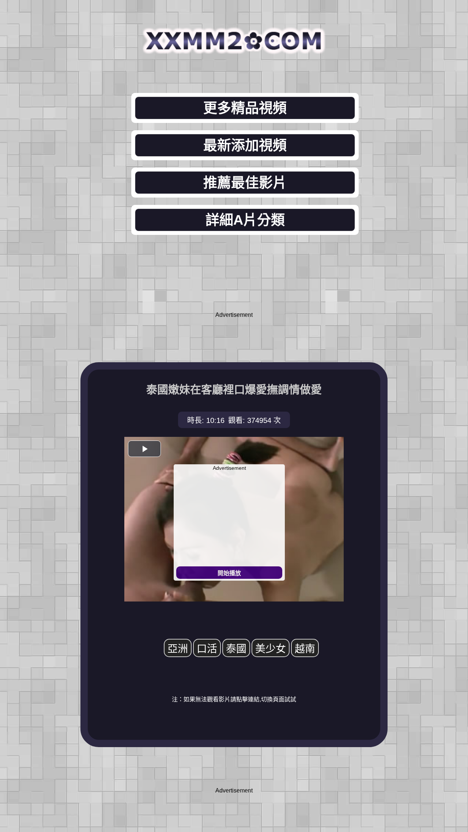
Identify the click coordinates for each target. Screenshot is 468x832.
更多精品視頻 (245, 108)
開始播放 (229, 573)
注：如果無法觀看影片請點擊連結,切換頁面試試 (234, 699)
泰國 (236, 649)
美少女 (270, 649)
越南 (305, 649)
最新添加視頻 (245, 145)
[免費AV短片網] (234, 48)
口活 (207, 649)
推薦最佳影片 (245, 182)
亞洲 (177, 649)
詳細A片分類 (245, 220)
